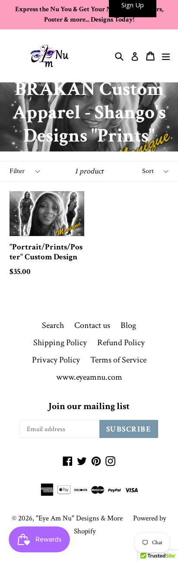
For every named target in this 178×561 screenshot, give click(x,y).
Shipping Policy (60, 342)
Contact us (92, 325)
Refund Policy (121, 342)
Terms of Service (118, 360)
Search (53, 325)
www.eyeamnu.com (89, 377)
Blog (128, 325)
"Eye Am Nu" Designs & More (79, 518)
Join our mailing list (89, 406)
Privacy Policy (56, 360)
